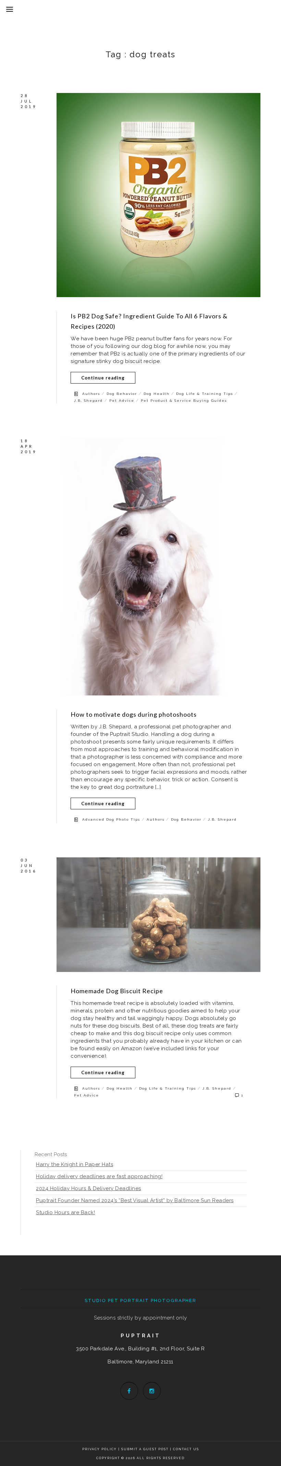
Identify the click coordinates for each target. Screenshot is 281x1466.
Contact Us (186, 1449)
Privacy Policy (99, 1449)
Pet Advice (121, 400)
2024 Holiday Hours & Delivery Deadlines (88, 1188)
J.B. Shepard (88, 400)
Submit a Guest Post (145, 1449)
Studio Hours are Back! (65, 1212)
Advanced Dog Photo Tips (111, 819)
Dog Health (157, 394)
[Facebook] (129, 1390)
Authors (91, 394)
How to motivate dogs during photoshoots (134, 714)
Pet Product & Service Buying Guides (184, 400)
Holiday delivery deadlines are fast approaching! (99, 1176)
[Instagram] (151, 1390)
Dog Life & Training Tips (204, 394)
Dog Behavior (122, 394)
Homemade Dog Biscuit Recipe (117, 991)
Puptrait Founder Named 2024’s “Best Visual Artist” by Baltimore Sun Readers (135, 1200)
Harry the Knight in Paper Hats (74, 1164)
